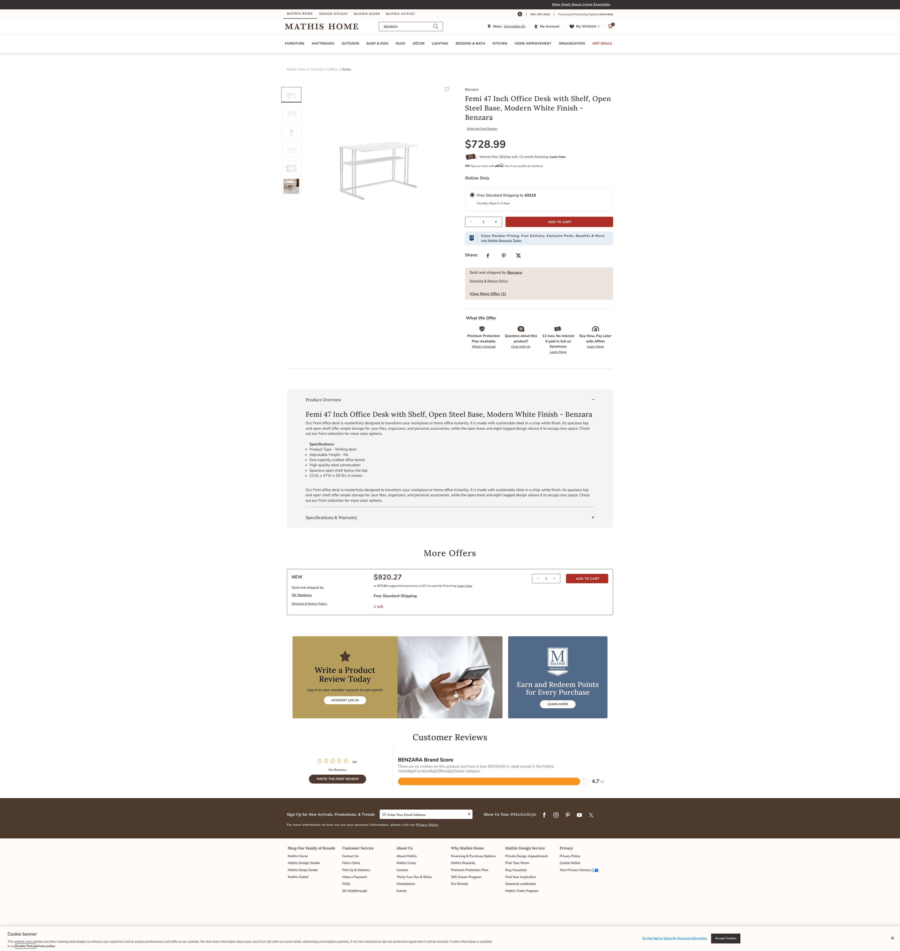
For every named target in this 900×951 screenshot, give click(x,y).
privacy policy (45, 946)
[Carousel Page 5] (291, 168)
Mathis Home (298, 856)
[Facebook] (544, 815)
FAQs (346, 884)
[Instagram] (556, 815)
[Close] (892, 938)
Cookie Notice (570, 863)
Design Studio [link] (333, 14)
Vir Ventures (302, 595)
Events (402, 891)
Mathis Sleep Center (303, 870)
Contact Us (350, 856)
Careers (402, 870)
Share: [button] (471, 255)
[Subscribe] (468, 814)
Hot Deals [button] (602, 43)
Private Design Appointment (526, 856)
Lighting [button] (440, 43)
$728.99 (485, 144)
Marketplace (406, 884)
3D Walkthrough (354, 891)
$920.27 (388, 577)
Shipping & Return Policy (489, 281)
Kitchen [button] (500, 43)
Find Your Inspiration (520, 877)
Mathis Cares (406, 863)
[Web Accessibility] (520, 14)
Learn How (464, 586)
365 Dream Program (466, 877)
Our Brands (459, 884)
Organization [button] (572, 43)
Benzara (514, 272)
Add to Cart (587, 578)
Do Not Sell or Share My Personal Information (674, 938)
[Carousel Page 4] (291, 149)
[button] (547, 26)
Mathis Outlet (298, 877)
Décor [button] (419, 43)
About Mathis (407, 856)
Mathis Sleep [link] (367, 14)
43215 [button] (530, 195)
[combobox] (408, 27)
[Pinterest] (567, 815)
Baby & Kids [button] (377, 43)
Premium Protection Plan (469, 870)
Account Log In (345, 700)
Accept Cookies (726, 938)
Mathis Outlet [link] (400, 14)
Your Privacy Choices (575, 870)
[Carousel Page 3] (291, 131)
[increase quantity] (498, 222)
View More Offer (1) (488, 293)
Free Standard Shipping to (506, 195)
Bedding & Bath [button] (470, 43)
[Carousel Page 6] (291, 186)
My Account (549, 26)
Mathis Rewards (463, 863)
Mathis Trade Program (521, 891)
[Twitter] (591, 815)
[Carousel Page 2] (291, 113)
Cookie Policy (25, 946)
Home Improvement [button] (533, 43)
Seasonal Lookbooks (520, 884)
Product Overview (323, 399)
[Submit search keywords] (435, 26)
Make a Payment (354, 877)
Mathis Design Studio (304, 863)
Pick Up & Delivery (356, 870)
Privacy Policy (427, 825)
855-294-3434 (540, 14)
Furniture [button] (294, 43)
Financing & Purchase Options (473, 856)
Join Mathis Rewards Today (501, 241)
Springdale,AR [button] (514, 26)
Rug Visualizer (516, 870)
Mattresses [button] (323, 43)
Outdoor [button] (350, 43)
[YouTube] (579, 815)
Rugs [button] (400, 43)
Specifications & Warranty (331, 517)
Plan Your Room (517, 863)
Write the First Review (482, 129)
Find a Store (351, 863)
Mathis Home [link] (300, 13)
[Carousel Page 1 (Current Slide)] (291, 94)
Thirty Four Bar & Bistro (414, 877)
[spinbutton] (483, 222)
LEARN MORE (558, 704)
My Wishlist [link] (586, 26)
